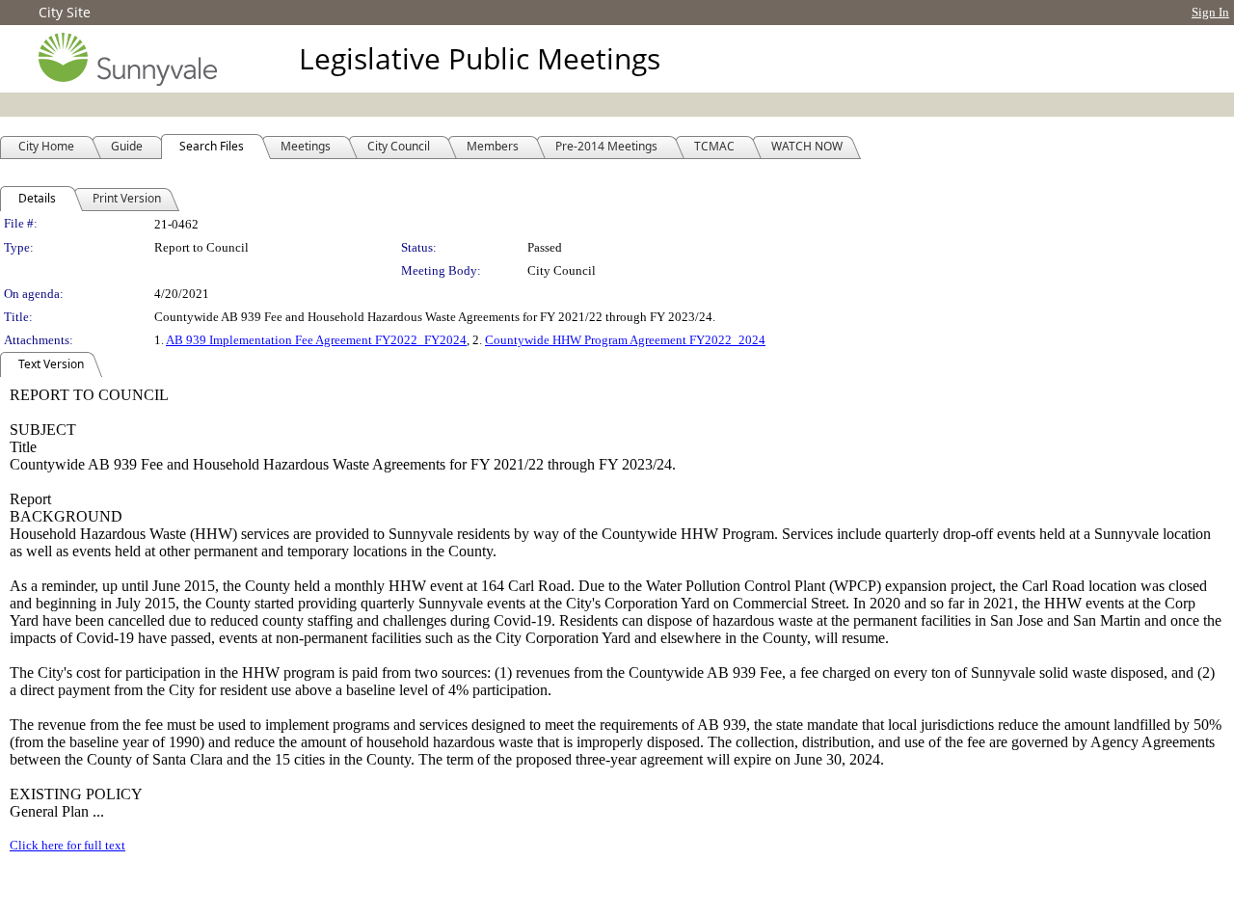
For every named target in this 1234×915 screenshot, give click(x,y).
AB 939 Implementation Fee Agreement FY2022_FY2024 (316, 340)
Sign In (1210, 12)
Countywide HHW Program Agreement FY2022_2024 (625, 340)
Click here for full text (67, 845)
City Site (65, 12)
